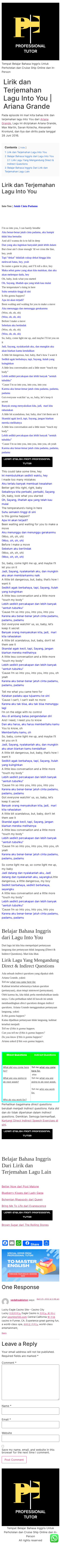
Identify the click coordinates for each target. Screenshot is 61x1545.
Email (6, 1419)
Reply (4, 1333)
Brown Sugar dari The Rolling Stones (25, 1225)
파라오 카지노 (31, 1324)
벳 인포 (51, 1316)
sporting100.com (17, 1316)
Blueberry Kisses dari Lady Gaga (22, 1193)
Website (7, 1433)
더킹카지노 (15, 1313)
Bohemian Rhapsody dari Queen (22, 1199)
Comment (9, 1362)
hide (22, 147)
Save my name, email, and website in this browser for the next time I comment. (28, 1451)
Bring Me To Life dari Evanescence (24, 1206)
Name (6, 1405)
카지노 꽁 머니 (47, 1313)
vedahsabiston (19, 1299)
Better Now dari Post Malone (20, 1186)
